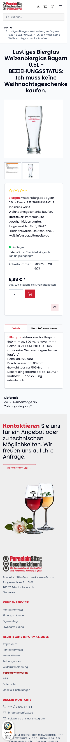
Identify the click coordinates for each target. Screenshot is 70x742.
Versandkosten (46, 284)
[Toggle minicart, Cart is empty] (45, 6)
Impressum (10, 644)
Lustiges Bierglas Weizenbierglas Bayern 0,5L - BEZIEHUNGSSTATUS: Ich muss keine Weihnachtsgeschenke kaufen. (34, 34)
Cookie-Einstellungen (16, 690)
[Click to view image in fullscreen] (33, 129)
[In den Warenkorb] (30, 294)
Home (8, 27)
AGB (5, 678)
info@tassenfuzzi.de (20, 712)
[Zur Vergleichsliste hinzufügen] (55, 307)
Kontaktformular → (19, 467)
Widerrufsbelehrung (15, 667)
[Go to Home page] (12, 6)
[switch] (8, 737)
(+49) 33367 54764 (20, 707)
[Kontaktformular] (52, 6)
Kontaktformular (13, 609)
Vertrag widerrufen (15, 672)
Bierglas (14, 198)
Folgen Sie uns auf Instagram (26, 718)
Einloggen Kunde (13, 615)
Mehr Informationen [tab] (44, 328)
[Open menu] (60, 7)
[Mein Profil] (38, 6)
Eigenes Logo (11, 621)
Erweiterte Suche (13, 627)
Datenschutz (10, 684)
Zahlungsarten (12, 661)
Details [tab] (15, 328)
